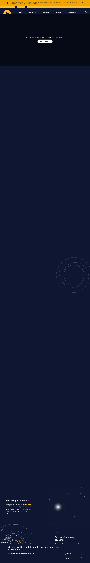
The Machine (45, 12)
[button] (87, 11)
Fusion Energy (32, 12)
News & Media (72, 12)
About (20, 12)
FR (75, 7)
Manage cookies (5, 542)
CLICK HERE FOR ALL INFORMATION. (29, 3)
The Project (58, 12)
